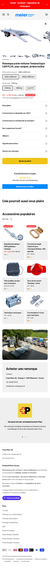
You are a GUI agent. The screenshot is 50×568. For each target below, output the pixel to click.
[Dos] (2, 4)
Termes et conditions (41, 559)
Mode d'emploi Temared (10, 539)
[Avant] (47, 4)
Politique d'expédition (10, 522)
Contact (5, 510)
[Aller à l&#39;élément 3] (20, 56)
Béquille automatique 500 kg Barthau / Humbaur (12, 246)
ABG (3, 527)
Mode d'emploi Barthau (10, 535)
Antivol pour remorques (12, 313)
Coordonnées (25, 561)
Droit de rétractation (8, 559)
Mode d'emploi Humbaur (11, 543)
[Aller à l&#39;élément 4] (28, 56)
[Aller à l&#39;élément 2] (13, 56)
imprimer (16, 561)
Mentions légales (8, 531)
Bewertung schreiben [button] (25, 186)
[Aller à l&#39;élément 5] (35, 56)
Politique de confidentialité (12, 514)
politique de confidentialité (24, 559)
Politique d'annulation (10, 518)
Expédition (8, 561)
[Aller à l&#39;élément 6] (43, 56)
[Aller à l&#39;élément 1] (5, 56)
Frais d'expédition (14, 98)
